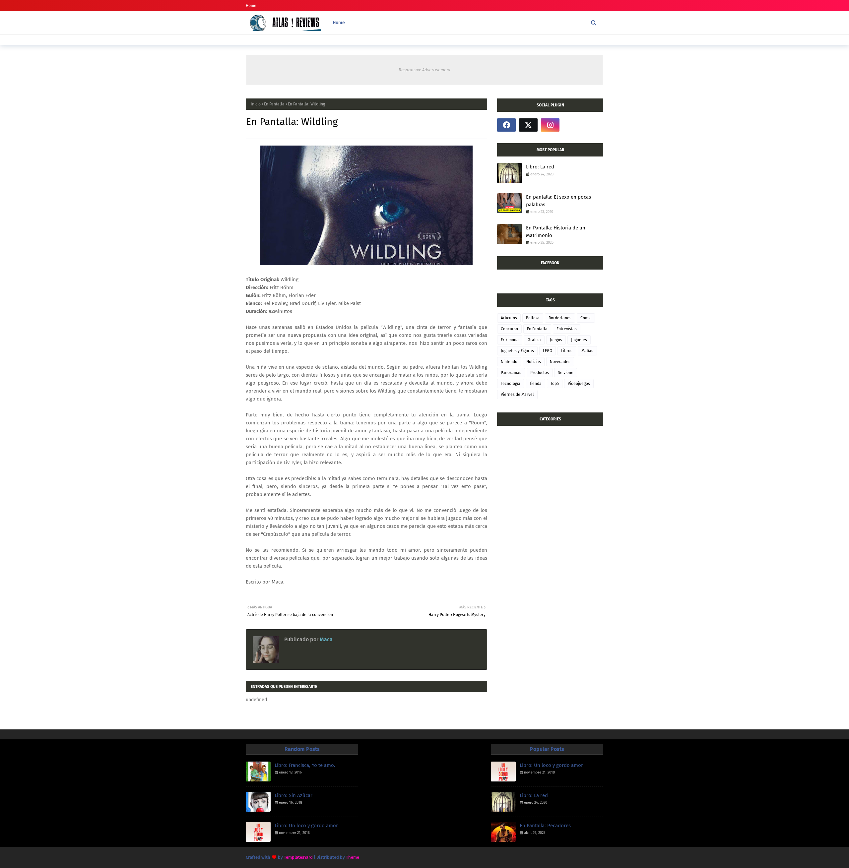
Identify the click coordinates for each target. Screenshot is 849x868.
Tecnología (510, 383)
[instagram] (550, 125)
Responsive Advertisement (425, 69)
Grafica (534, 340)
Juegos (556, 340)
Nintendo (509, 361)
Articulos (509, 318)
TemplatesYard (298, 857)
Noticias (533, 361)
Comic (585, 318)
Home (251, 5)
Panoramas (511, 372)
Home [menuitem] (339, 23)
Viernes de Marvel (517, 394)
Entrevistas (566, 329)
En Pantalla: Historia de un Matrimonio (555, 231)
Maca (325, 639)
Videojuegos (579, 383)
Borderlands (560, 318)
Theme (352, 857)
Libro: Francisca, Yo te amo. (305, 765)
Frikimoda (510, 340)
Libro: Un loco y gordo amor (306, 826)
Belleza (533, 318)
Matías (587, 350)
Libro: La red (540, 167)
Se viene (565, 372)
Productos (539, 372)
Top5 (555, 383)
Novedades (560, 361)
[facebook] (506, 125)
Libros (566, 350)
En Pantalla (274, 104)
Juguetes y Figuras (517, 350)
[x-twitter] (528, 125)
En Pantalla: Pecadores (545, 826)
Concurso (509, 329)
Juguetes (579, 340)
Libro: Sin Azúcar (293, 795)
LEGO (547, 350)
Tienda (535, 383)
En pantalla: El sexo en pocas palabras (558, 201)
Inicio (256, 104)
